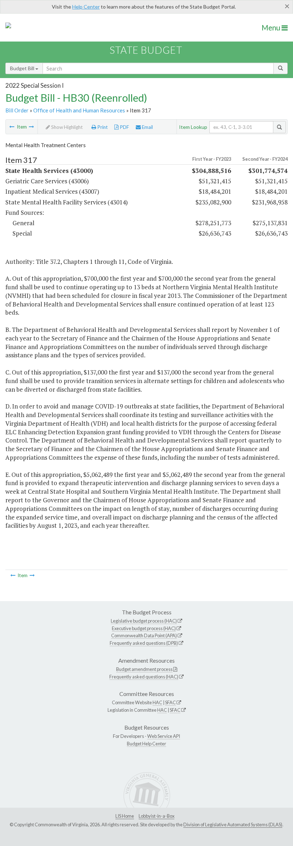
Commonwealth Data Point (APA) (144, 635)
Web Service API (163, 736)
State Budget (146, 50)
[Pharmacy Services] (11, 127)
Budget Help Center (146, 743)
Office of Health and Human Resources (79, 110)
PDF (124, 127)
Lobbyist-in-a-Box (156, 816)
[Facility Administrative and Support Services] (31, 127)
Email (147, 127)
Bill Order (17, 110)
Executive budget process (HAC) (144, 628)
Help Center (86, 7)
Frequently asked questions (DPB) (144, 643)
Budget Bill (22, 68)
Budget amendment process (144, 669)
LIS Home (124, 816)
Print (102, 127)
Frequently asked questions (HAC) (143, 677)
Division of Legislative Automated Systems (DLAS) (232, 824)
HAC (157, 702)
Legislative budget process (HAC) (144, 621)
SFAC (170, 702)
